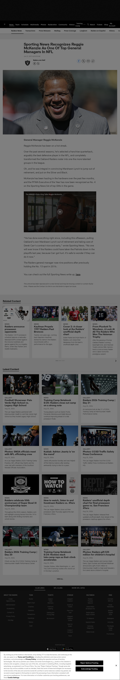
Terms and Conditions (26, 657)
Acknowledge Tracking (89, 669)
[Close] (116, 665)
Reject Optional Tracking (89, 663)
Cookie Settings (13, 677)
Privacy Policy (31, 659)
